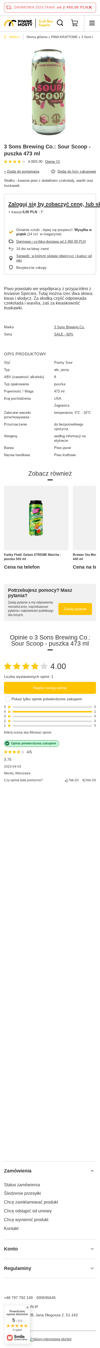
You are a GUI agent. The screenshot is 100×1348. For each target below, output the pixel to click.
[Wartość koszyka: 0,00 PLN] (75, 23)
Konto (11, 1249)
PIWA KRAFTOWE (64, 37)
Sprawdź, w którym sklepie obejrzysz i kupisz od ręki (54, 258)
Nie (90, 780)
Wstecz (13, 37)
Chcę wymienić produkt (26, 1219)
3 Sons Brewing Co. (69, 327)
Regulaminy (17, 1268)
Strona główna (36, 37)
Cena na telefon (22, 567)
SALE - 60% (63, 334)
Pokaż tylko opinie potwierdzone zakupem (46, 699)
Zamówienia (17, 1170)
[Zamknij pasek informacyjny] (90, 8)
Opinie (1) (52, 162)
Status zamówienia (22, 1185)
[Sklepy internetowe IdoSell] (50, 1339)
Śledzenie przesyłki (22, 1193)
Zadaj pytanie (75, 609)
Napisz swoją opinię (50, 688)
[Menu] (92, 23)
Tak (73, 780)
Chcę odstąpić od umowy (28, 1211)
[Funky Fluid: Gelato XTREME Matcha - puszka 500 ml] (36, 518)
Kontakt (11, 1228)
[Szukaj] (60, 23)
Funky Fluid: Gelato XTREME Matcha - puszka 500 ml (32, 557)
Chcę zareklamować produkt (31, 1202)
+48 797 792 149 (18, 1298)
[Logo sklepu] (28, 23)
